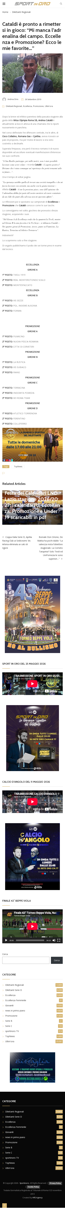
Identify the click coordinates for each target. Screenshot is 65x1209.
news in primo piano (15, 1010)
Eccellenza (27, 106)
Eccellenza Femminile (15, 1000)
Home (5, 12)
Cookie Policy (33, 1187)
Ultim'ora (49, 106)
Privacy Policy (55, 1183)
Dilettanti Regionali (21, 12)
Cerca (5, 954)
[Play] (6, 940)
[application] (32, 926)
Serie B (8, 1020)
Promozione (38, 106)
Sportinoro (24, 1183)
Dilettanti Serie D (13, 990)
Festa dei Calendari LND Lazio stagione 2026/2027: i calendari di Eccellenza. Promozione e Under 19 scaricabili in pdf (32, 505)
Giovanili (9, 1005)
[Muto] (53, 940)
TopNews (18, 466)
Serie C (8, 1026)
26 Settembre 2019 (33, 99)
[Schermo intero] (58, 940)
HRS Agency (37, 1197)
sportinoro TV (12, 1031)
